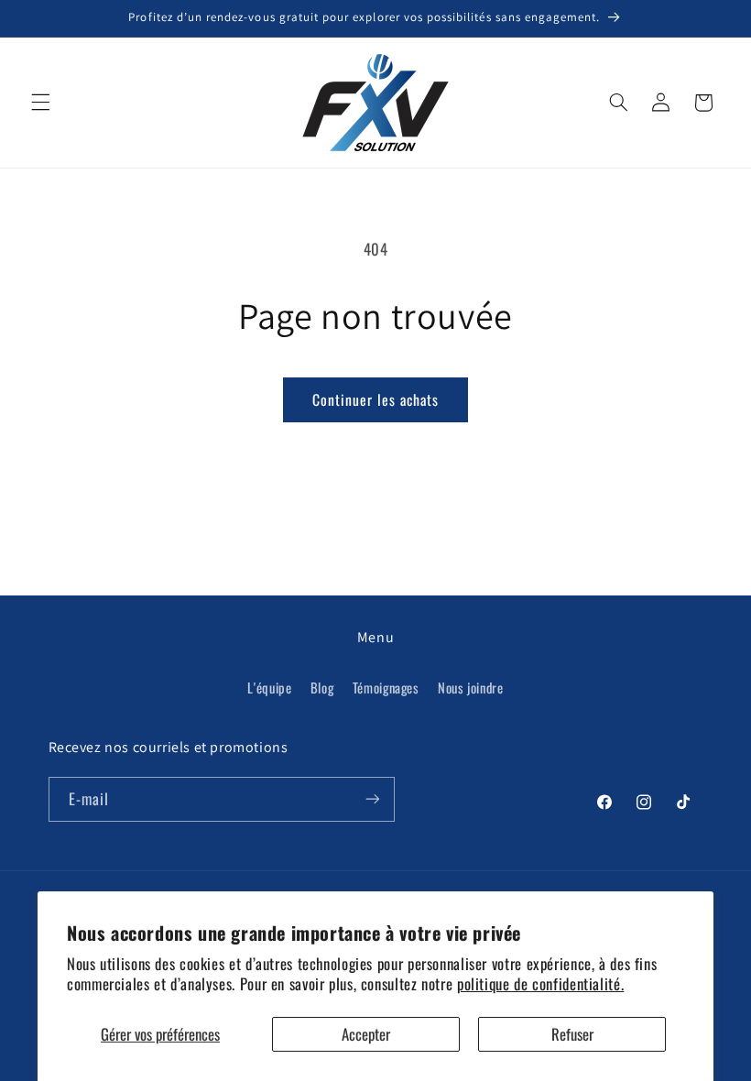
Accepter (366, 1033)
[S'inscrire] (372, 799)
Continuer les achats (376, 399)
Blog (322, 687)
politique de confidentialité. (540, 983)
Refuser (572, 1033)
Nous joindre (471, 687)
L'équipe (269, 687)
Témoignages (386, 687)
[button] (40, 103)
